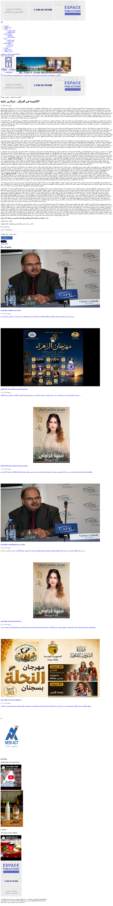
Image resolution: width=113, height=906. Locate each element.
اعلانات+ (25, 75)
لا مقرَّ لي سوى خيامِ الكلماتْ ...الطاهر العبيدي (11, 310)
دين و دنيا (9, 46)
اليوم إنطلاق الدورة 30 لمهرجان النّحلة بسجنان (11, 699)
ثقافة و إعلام (7, 43)
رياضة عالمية (10, 40)
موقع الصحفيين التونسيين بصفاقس (10, 54)
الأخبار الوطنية (11, 32)
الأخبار (5, 29)
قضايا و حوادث (8, 33)
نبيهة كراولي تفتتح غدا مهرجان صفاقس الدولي (11, 621)
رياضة (5, 38)
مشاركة (5, 238)
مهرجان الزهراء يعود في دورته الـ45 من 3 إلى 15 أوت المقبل (14, 389)
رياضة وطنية (10, 41)
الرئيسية (6, 26)
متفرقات (9, 35)
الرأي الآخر (10, 44)
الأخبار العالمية (11, 30)
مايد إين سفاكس (8, 51)
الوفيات (6, 48)
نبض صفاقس (7, 27)
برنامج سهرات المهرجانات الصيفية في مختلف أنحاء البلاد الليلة (14, 465)
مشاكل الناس (11, 37)
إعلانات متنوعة (31, 75)
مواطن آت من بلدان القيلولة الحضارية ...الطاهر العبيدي (13, 544)
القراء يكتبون (7, 49)
